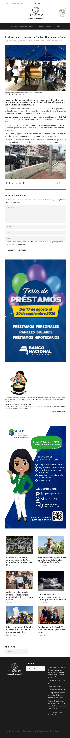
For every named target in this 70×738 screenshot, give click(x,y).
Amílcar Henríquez (34, 40)
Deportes (50, 26)
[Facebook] (33, 3)
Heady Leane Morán (11, 40)
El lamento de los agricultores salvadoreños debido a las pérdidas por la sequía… (52, 560)
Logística (6, 733)
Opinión (46, 731)
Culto (48, 40)
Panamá (8, 42)
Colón (43, 40)
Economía (23, 26)
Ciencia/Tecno (39, 731)
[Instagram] (39, 3)
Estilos (52, 731)
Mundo (41, 26)
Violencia (27, 42)
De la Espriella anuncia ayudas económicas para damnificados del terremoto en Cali (19, 596)
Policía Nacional (18, 42)
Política (13, 26)
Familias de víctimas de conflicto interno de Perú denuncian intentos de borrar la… (20, 561)
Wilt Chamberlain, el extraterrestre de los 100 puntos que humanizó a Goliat (52, 597)
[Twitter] (35, 3)
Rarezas (57, 731)
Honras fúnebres (57, 40)
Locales (33, 26)
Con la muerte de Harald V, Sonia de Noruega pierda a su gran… (51, 629)
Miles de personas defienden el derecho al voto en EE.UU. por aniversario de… (19, 629)
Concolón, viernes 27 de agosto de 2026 (18, 404)
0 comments (62, 183)
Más (58, 26)
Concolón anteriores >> (59, 411)
